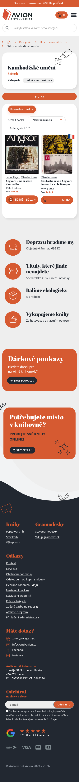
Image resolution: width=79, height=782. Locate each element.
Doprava (11, 568)
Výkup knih (13, 542)
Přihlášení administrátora (22, 617)
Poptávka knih (15, 531)
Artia (51, 188)
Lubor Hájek (13, 177)
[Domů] (9, 42)
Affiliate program (17, 612)
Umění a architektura (53, 42)
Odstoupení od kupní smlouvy (25, 579)
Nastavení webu (19, 595)
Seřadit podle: (16, 120)
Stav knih (12, 537)
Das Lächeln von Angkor (56, 182)
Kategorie (25, 42)
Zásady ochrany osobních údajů (40, 719)
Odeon (17, 188)
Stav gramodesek (46, 531)
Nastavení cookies (17, 590)
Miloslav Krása (29, 177)
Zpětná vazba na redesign (23, 606)
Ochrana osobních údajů (22, 585)
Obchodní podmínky (19, 574)
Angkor (19, 182)
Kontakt (11, 563)
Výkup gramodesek (47, 537)
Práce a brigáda (16, 601)
